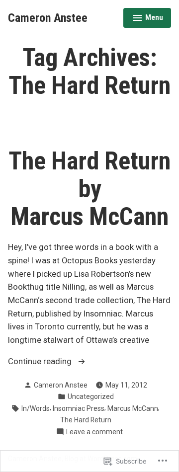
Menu (147, 18)
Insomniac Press (78, 408)
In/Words (35, 408)
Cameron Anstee (48, 18)
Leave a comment (94, 432)
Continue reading (41, 362)
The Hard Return (85, 420)
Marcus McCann (132, 408)
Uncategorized (91, 396)
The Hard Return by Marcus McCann (89, 189)
